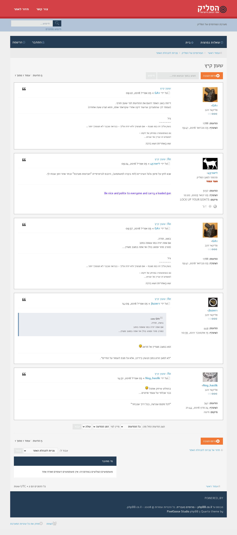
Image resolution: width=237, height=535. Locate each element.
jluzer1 (155, 303)
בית (188, 42)
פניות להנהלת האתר (167, 53)
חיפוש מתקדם (53, 29)
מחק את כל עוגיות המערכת (24, 524)
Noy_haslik (152, 378)
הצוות (49, 524)
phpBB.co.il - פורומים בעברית (194, 507)
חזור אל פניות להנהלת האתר (205, 450)
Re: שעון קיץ (163, 159)
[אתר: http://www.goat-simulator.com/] (215, 206)
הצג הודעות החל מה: (153, 426)
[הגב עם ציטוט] (23, 88)
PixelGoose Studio (178, 511)
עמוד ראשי (214, 53)
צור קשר (42, 9)
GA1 (157, 93)
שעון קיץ (165, 88)
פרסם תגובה (209, 76)
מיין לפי (114, 426)
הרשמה (17, 42)
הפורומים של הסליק (192, 53)
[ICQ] (210, 206)
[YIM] (204, 206)
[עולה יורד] (82, 426)
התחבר (37, 42)
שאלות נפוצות (210, 42)
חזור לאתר (21, 9)
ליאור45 (155, 163)
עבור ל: (64, 450)
